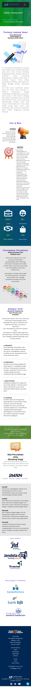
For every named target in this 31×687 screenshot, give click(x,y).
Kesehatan (15, 653)
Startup (15, 655)
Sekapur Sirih (15, 640)
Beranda (4, 19)
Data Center (15, 663)
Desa (15, 649)
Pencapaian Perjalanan (15, 638)
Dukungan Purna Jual (15, 666)
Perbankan (15, 651)
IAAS (15, 661)
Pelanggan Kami (15, 668)
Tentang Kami (13, 19)
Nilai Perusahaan (15, 642)
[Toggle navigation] (24, 4)
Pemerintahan (15, 647)
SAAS (15, 659)
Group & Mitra (15, 644)
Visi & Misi (15, 636)
